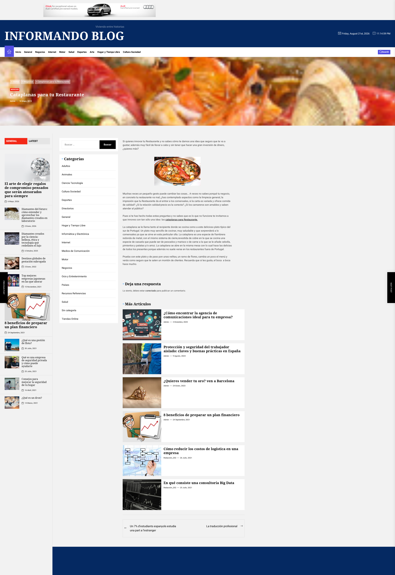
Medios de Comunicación (76, 251)
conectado (150, 290)
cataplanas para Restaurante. (181, 220)
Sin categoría (69, 310)
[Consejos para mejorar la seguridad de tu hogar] (12, 384)
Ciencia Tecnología (72, 183)
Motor (62, 52)
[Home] (9, 52)
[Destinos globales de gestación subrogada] (12, 263)
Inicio (18, 52)
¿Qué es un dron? (32, 397)
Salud (71, 52)
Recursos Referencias (74, 293)
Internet (52, 52)
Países (65, 285)
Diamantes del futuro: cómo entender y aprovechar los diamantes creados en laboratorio (35, 215)
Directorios (68, 208)
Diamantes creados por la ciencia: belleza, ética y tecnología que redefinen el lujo (33, 239)
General (28, 52)
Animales (67, 174)
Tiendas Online (70, 319)
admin (12, 101)
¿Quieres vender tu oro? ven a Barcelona (199, 380)
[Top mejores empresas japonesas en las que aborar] (12, 280)
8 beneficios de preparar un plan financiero (26, 324)
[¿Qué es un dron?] (12, 402)
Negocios (40, 52)
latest (33, 141)
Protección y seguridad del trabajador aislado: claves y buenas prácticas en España (202, 349)
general (11, 141)
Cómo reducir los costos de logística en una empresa (201, 450)
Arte (92, 52)
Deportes (82, 52)
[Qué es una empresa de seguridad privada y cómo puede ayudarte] (12, 362)
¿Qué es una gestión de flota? (33, 342)
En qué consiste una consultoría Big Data (199, 482)
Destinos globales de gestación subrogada (34, 260)
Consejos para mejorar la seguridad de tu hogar (34, 382)
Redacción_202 (170, 457)
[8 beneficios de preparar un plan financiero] (27, 307)
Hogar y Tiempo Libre (108, 52)
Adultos (66, 166)
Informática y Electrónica (75, 234)
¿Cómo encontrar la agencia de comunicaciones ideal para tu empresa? (198, 315)
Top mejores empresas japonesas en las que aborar (33, 278)
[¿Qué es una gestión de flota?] (12, 345)
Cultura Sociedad (132, 52)
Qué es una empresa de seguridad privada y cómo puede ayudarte (34, 362)
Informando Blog (64, 36)
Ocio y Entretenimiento (74, 276)
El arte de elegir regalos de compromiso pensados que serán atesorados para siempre (26, 189)
